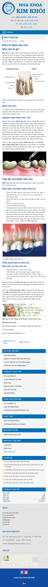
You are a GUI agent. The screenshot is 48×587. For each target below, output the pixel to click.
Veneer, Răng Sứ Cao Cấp (12, 379)
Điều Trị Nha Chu (9, 452)
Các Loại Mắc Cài (10, 403)
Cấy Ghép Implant (10, 355)
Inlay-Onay (7, 383)
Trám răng (7, 445)
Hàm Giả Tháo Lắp (10, 390)
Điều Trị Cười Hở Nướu (12, 421)
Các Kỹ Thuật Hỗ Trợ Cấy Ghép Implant (17, 362)
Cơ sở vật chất (8, 515)
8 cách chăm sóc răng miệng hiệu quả (17, 461)
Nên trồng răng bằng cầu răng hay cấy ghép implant (21, 473)
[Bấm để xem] (20, 560)
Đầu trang (25, 342)
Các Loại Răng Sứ (10, 376)
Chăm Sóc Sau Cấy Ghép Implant (15, 365)
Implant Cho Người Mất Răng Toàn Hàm (17, 359)
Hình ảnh (7, 522)
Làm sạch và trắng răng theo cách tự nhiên (18, 479)
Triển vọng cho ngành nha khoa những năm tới (20, 476)
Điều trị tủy (7, 448)
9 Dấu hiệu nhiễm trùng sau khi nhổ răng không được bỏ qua (24, 470)
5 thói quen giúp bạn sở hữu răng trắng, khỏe (19, 483)
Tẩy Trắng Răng (9, 393)
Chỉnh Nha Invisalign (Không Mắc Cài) (16, 410)
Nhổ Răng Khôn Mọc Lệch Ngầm (15, 424)
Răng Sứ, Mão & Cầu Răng (13, 386)
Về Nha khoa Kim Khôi (11, 513)
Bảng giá (7, 520)
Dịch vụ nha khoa (9, 517)
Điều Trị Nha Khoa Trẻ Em (12, 434)
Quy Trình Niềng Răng (11, 407)
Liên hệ (6, 524)
